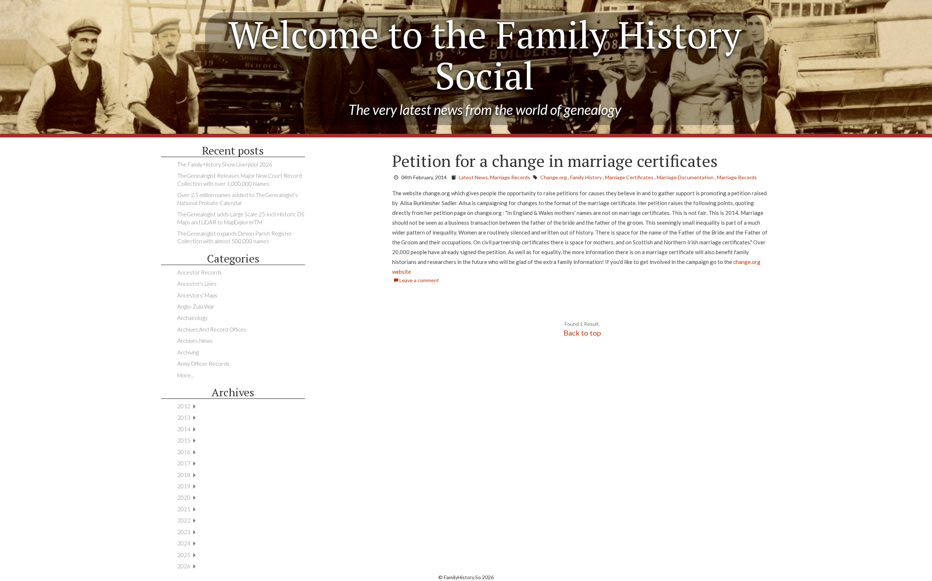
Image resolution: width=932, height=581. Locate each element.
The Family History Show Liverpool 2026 (224, 164)
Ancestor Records (199, 272)
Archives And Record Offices (211, 329)
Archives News (195, 340)
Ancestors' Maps (197, 295)
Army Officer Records (203, 363)
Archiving (188, 352)
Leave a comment (418, 280)
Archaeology (192, 317)
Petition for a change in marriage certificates (555, 161)
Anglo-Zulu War (195, 306)
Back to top (582, 332)
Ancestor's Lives (197, 283)
